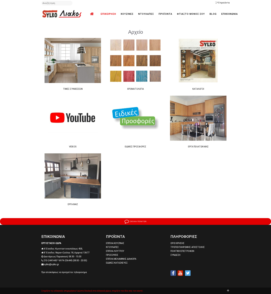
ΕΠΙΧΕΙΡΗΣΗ (108, 14)
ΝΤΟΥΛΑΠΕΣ (146, 14)
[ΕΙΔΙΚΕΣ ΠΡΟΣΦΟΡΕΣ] (135, 118)
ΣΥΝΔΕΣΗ (175, 255)
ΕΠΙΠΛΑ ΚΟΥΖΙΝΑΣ (115, 243)
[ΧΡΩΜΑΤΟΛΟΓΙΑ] (135, 60)
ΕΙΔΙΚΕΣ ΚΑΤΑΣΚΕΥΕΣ (117, 263)
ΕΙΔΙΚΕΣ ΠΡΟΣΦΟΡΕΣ (135, 146)
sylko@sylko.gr (51, 264)
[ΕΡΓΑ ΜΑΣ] (73, 176)
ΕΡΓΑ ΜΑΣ (73, 204)
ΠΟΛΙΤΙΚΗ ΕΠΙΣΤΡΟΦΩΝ (182, 251)
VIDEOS (73, 146)
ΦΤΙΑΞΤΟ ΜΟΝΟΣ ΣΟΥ (191, 14)
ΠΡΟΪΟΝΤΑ (165, 14)
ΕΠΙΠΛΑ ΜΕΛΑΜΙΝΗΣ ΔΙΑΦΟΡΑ (121, 259)
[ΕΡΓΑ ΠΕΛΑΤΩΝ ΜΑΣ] (198, 118)
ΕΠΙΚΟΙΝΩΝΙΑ (229, 14)
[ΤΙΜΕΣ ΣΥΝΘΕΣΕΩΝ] (73, 60)
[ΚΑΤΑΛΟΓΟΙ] (198, 60)
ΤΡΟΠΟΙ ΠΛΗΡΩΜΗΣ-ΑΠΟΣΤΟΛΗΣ (187, 247)
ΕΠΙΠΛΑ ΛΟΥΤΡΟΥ (115, 251)
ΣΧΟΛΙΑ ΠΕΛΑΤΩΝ (137, 221)
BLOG (213, 14)
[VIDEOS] (73, 118)
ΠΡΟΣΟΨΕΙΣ (112, 255)
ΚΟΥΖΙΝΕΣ (127, 14)
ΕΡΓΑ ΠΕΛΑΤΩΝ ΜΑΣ (198, 146)
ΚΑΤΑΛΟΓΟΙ (198, 89)
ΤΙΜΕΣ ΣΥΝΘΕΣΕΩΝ (73, 89)
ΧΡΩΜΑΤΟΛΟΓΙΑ (135, 89)
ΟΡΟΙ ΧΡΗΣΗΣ (177, 243)
